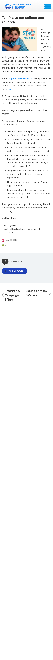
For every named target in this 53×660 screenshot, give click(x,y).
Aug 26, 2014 (11, 240)
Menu (47, 6)
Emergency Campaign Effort (12, 295)
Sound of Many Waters (36, 293)
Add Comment (16, 270)
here (10, 89)
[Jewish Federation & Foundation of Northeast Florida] (18, 7)
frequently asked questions (20, 78)
